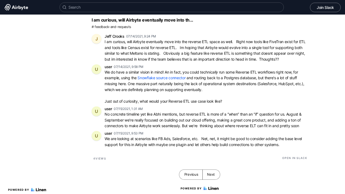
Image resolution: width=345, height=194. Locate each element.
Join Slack (325, 7)
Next (211, 174)
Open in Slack (294, 158)
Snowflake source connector (161, 77)
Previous (191, 174)
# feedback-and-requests (111, 27)
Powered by (18, 189)
